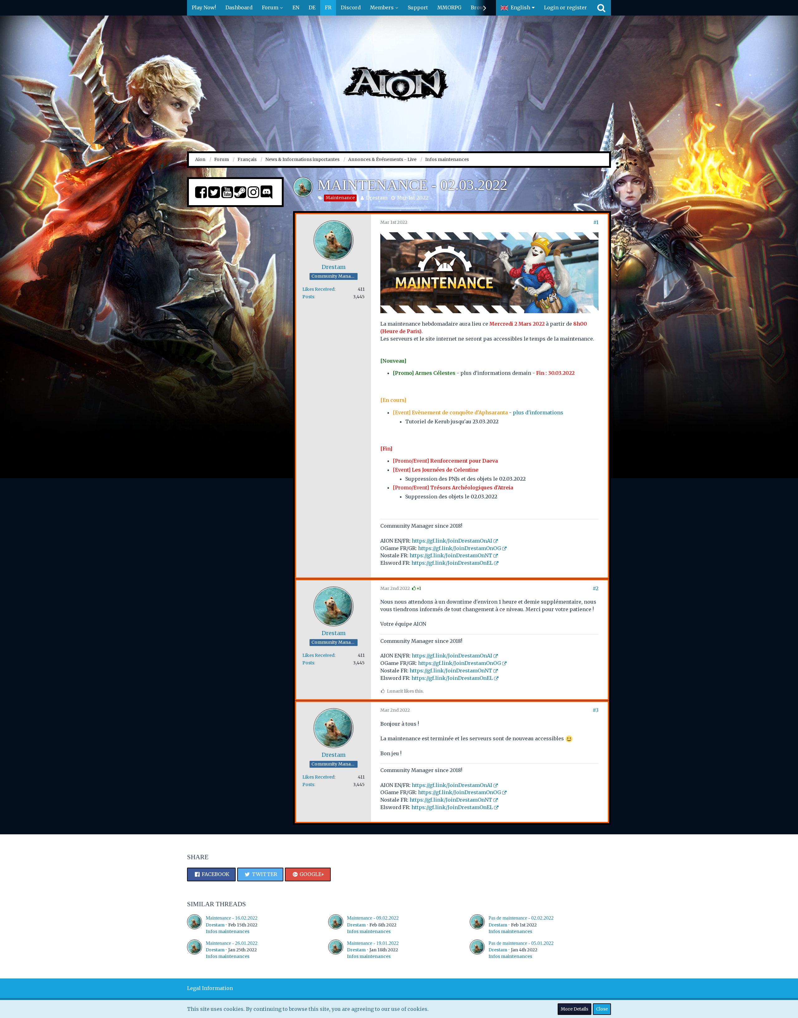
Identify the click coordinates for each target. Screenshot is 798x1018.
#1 (595, 222)
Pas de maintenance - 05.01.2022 (521, 943)
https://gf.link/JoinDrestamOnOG (459, 548)
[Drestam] (194, 924)
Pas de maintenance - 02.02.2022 (521, 918)
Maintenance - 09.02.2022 (373, 918)
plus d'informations (538, 412)
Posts (308, 296)
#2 (595, 588)
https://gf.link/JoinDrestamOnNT (451, 555)
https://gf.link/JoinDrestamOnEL (452, 563)
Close (602, 1009)
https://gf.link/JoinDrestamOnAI (452, 541)
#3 (595, 710)
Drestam (376, 198)
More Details (574, 1009)
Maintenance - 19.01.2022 (373, 943)
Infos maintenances (227, 931)
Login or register (565, 7)
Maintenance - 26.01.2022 (231, 943)
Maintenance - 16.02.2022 (231, 918)
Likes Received (318, 289)
